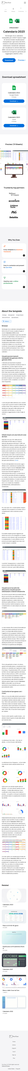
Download (9, 60)
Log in (14, 1051)
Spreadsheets (15, 317)
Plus (14, 1058)
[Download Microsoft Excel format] (17, 20)
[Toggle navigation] (25, 3)
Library (14, 1045)
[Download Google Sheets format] (11, 20)
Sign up (14, 1055)
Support (14, 1048)
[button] (6, 321)
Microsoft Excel (6, 317)
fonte (16, 460)
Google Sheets (19, 315)
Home (14, 1041)
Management (11, 315)
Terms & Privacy (6, 1066)
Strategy (4, 315)
